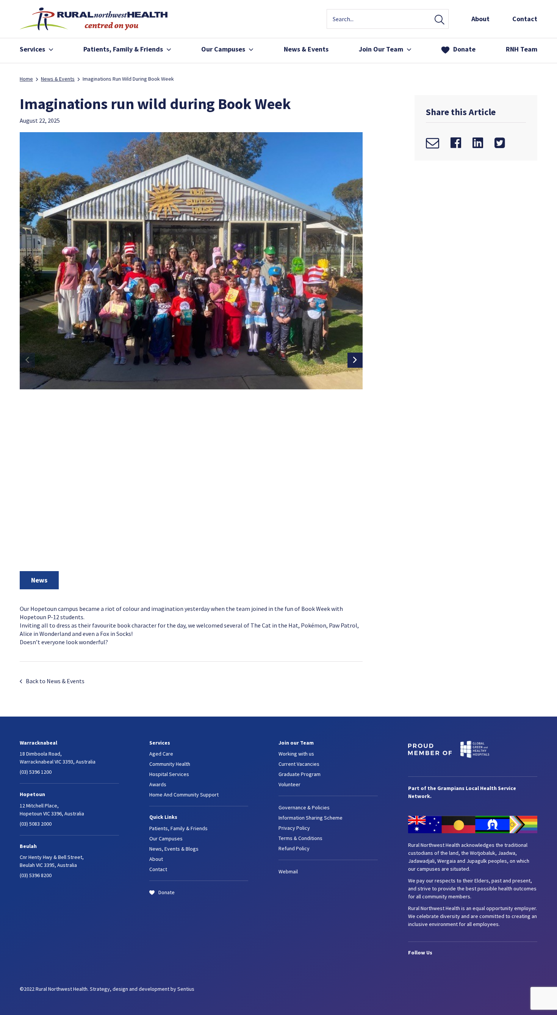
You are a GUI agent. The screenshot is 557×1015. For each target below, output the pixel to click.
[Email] (432, 142)
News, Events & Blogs (174, 848)
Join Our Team (352, 70)
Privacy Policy (294, 827)
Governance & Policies (304, 807)
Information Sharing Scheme (310, 817)
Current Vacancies (298, 763)
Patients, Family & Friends (366, 82)
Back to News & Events (55, 681)
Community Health (169, 763)
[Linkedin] (478, 142)
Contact (524, 18)
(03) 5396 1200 (36, 771)
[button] (355, 360)
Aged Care (161, 753)
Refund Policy (294, 848)
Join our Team (296, 742)
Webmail (288, 871)
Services (32, 49)
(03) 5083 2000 (36, 823)
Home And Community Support (184, 794)
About (480, 18)
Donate (464, 49)
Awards (157, 784)
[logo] (93, 28)
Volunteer (289, 784)
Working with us (296, 753)
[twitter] (499, 143)
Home (26, 78)
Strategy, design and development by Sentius (142, 988)
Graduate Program (299, 774)
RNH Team (521, 49)
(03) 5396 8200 (36, 875)
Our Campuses (223, 49)
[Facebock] (456, 142)
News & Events (306, 49)
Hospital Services (169, 774)
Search (439, 20)
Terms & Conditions (300, 838)
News (39, 580)
